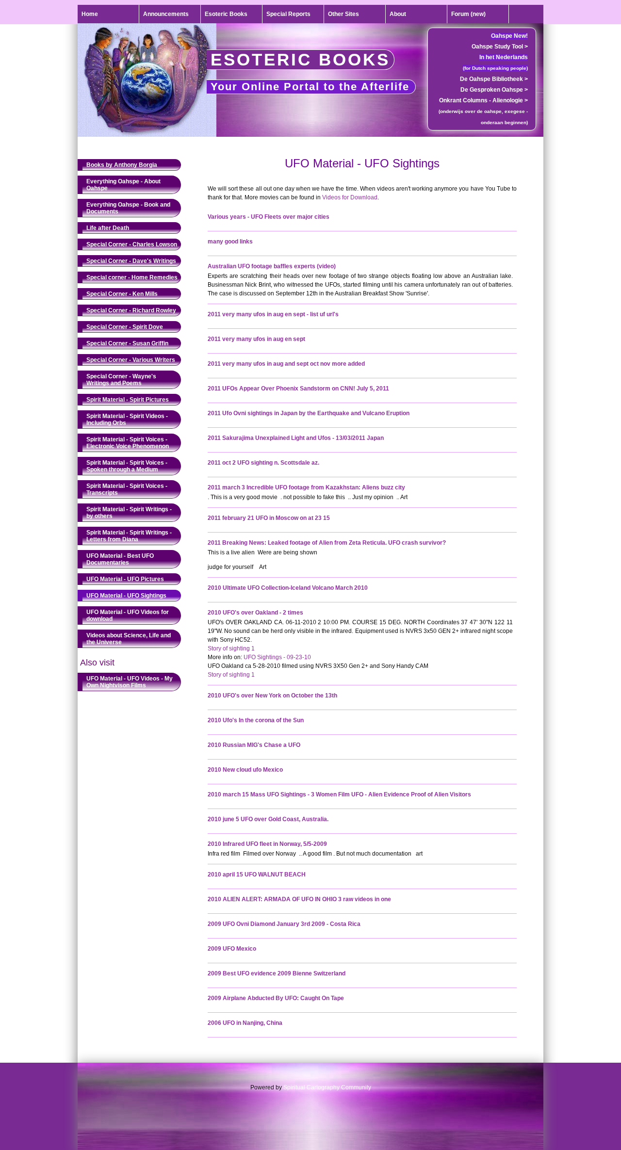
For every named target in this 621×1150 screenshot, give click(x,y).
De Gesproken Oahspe (494, 89)
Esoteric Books (226, 14)
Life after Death (107, 228)
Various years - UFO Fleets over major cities (268, 216)
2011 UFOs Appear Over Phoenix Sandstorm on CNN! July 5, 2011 (298, 388)
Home (90, 14)
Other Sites (343, 14)
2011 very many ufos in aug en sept (256, 339)
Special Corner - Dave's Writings (131, 261)
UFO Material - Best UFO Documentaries (120, 559)
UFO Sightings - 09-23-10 (277, 657)
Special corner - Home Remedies (132, 277)
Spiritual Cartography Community (327, 1087)
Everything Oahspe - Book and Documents (128, 208)
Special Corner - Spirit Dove (124, 327)
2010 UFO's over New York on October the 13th (272, 695)
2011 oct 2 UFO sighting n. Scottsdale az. (263, 462)
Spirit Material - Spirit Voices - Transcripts (126, 489)
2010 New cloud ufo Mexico (245, 769)
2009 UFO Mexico (232, 948)
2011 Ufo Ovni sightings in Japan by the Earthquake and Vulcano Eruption (308, 413)
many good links (230, 241)
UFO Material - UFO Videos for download (127, 615)
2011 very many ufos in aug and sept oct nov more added (286, 363)
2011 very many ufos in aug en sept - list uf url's (273, 314)
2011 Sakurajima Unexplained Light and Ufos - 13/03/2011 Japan (296, 438)
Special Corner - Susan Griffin (127, 343)
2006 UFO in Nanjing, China (245, 1023)
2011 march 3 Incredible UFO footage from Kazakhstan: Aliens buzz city (306, 487)
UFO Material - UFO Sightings (126, 595)
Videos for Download (349, 197)
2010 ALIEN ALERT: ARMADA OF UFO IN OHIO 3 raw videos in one (299, 899)
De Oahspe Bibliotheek (494, 79)
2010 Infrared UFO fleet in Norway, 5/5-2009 (267, 844)
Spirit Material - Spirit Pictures (127, 399)
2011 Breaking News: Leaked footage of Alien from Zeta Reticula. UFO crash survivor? (327, 542)
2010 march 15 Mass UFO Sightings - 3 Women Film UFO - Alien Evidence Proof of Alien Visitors (339, 794)
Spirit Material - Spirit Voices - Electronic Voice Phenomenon (127, 443)
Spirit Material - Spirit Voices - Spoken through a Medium (126, 466)
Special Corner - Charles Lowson (131, 244)
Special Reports (288, 14)
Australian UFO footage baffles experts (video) (272, 266)
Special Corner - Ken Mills (122, 294)
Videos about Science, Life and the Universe (128, 639)
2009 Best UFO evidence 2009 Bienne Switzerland (276, 973)
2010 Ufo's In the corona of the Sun (256, 720)
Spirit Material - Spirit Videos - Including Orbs (127, 419)
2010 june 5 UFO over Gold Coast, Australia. (268, 819)
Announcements (166, 14)
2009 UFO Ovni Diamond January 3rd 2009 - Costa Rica (284, 924)
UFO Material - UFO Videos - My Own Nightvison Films (129, 682)
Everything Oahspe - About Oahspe (123, 185)
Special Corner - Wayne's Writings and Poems (121, 380)
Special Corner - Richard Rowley (131, 310)
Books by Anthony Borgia (121, 165)
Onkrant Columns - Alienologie (483, 100)
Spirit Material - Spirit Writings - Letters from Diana (129, 536)
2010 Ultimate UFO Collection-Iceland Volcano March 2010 (288, 587)
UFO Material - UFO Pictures (125, 579)
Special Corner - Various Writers (130, 359)
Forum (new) (468, 14)
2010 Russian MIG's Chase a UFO (254, 745)
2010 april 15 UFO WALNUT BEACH (257, 874)
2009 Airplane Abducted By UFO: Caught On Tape (276, 998)
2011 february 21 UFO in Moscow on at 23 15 (269, 518)
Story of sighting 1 (231, 648)
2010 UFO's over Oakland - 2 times (255, 612)
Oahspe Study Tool (500, 46)
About (398, 14)
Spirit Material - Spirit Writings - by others (129, 512)
